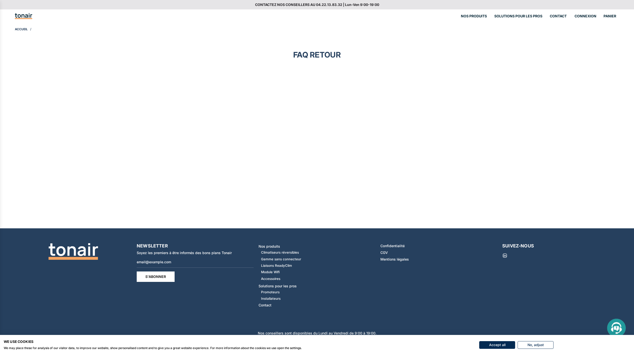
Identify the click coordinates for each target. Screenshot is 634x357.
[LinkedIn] (504, 255)
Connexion (585, 16)
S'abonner (155, 276)
